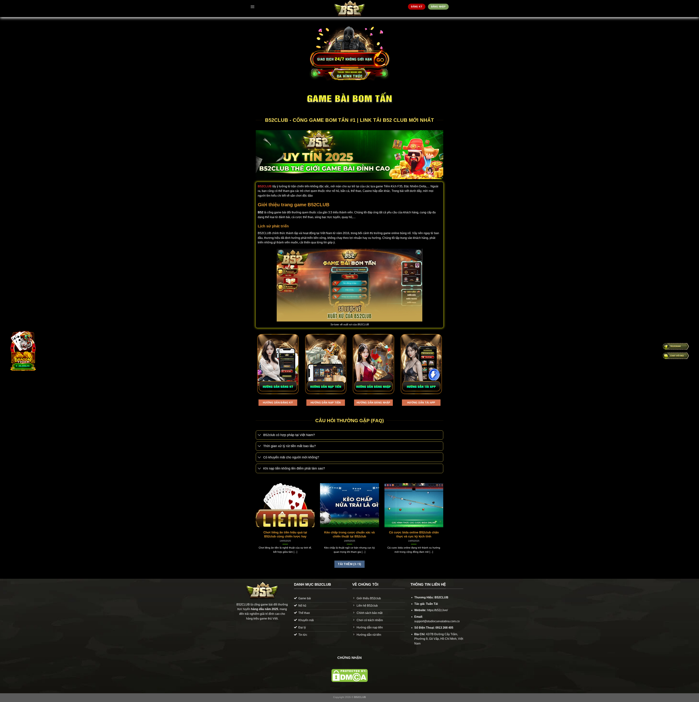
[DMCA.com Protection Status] (349, 675)
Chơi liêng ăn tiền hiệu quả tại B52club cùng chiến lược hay (285, 534)
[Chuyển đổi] (259, 435)
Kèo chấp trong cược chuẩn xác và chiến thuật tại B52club (349, 534)
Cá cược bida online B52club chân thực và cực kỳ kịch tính (414, 534)
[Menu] (252, 6)
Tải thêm (349, 564)
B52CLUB (265, 186)
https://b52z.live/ (437, 610)
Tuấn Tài (432, 603)
